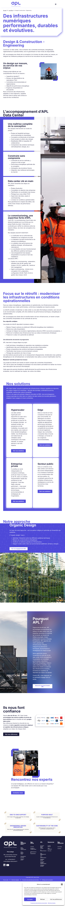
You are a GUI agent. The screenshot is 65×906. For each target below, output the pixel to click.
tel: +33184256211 (10, 859)
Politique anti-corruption (47, 880)
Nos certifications (43, 857)
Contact (59, 848)
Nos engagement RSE (43, 854)
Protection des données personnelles (39, 903)
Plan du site (5, 880)
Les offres (11, 10)
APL (41, 842)
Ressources (51, 842)
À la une (49, 850)
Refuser (42, 899)
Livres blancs (49, 846)
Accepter (30, 899)
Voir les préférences (56, 899)
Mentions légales (51, 903)
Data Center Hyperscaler (23, 848)
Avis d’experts (50, 849)
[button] (62, 884)
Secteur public (22, 859)
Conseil (32, 846)
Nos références (60, 842)
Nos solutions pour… (23, 843)
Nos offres (32, 842)
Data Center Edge (22, 852)
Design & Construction (33, 849)
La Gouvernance (43, 850)
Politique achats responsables (43, 862)
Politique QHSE (42, 860)
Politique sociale (42, 866)
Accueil (4, 10)
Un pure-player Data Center (42, 847)
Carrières (60, 846)
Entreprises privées (23, 857)
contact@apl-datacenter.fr (10, 861)
